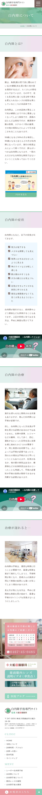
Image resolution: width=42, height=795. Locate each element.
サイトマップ (11, 758)
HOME (22, 26)
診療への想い (11, 751)
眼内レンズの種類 (13, 781)
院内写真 (10, 755)
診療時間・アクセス (14, 747)
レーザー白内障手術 (14, 770)
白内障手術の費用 (13, 785)
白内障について (12, 774)
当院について (11, 744)
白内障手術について (14, 777)
